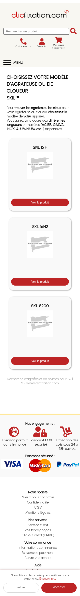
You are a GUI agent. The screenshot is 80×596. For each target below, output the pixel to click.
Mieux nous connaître (38, 497)
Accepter (59, 587)
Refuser (21, 587)
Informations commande (38, 547)
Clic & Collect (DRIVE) (38, 535)
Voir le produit (40, 202)
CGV (38, 507)
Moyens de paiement (38, 553)
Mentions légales (37, 512)
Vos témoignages (38, 530)
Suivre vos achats (37, 558)
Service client (38, 525)
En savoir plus (47, 578)
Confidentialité (38, 502)
